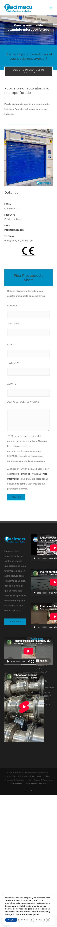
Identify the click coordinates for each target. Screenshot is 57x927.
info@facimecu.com (14, 230)
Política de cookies (23, 780)
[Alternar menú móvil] (51, 8)
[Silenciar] (55, 558)
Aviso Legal (36, 776)
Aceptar (11, 920)
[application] (20, 651)
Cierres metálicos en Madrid (35, 784)
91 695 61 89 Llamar (41, 667)
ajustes (35, 914)
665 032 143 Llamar (41, 682)
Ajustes (39, 920)
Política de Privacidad (30, 474)
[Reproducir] (34, 558)
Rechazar (25, 920)
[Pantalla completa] (32, 661)
